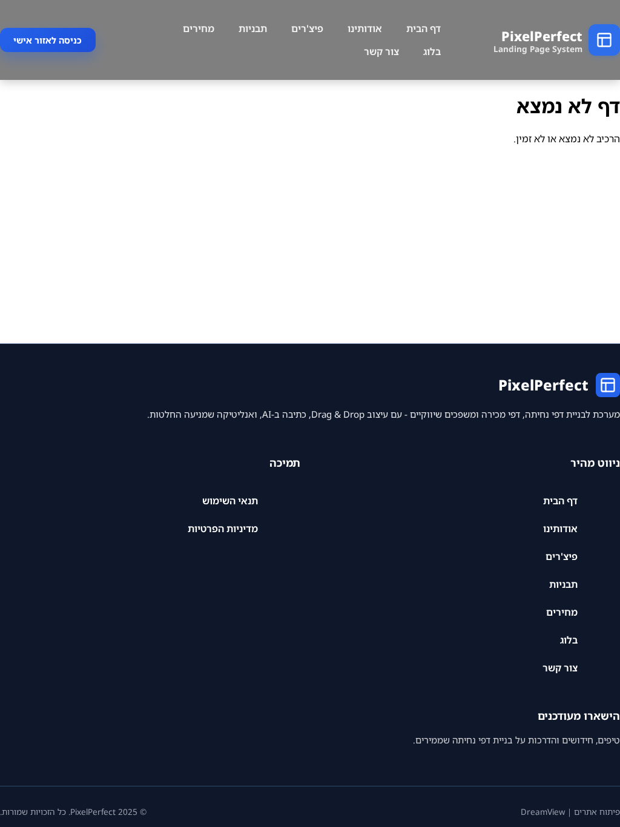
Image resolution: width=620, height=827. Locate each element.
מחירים (198, 28)
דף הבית (423, 28)
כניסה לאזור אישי (47, 40)
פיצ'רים (307, 28)
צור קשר (381, 51)
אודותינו (365, 28)
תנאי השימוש (230, 500)
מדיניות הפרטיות (223, 528)
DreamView (543, 811)
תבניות (253, 28)
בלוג (432, 51)
